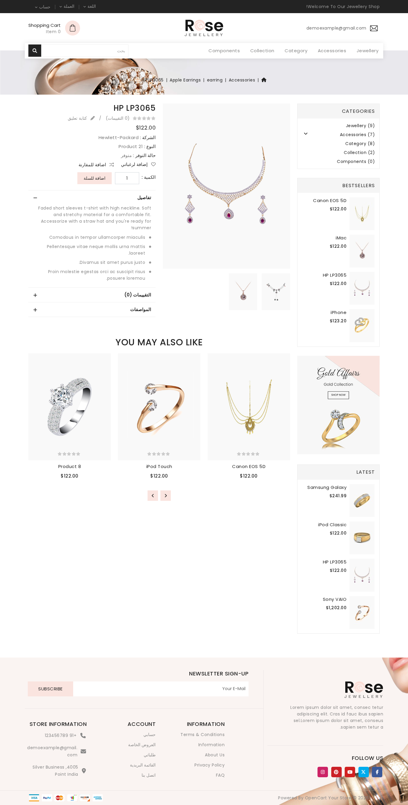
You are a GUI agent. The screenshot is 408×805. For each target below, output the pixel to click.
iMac (341, 238)
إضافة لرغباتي (135, 164)
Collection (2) (359, 153)
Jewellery (368, 51)
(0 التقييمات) (118, 118)
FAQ (220, 775)
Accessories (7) (357, 135)
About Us (215, 755)
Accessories (332, 51)
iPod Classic (332, 524)
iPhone (338, 312)
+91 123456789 (61, 735)
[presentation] (165, 495)
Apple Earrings (185, 80)
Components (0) (356, 161)
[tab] (92, 197)
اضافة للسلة (94, 178)
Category (296, 50)
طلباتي (150, 755)
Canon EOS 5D (329, 200)
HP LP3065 (153, 80)
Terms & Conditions (202, 735)
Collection (262, 50)
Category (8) (360, 144)
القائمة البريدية (143, 765)
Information (211, 745)
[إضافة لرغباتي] (211, 375)
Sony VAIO (335, 599)
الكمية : (149, 177)
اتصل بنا (149, 775)
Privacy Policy (209, 765)
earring (215, 80)
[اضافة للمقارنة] (211, 387)
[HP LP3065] (226, 188)
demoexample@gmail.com (52, 751)
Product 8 (69, 466)
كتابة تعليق (78, 118)
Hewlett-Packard (119, 137)
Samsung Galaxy (326, 487)
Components (224, 50)
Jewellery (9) (360, 126)
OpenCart (316, 798)
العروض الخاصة (142, 745)
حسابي (149, 735)
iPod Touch (159, 466)
